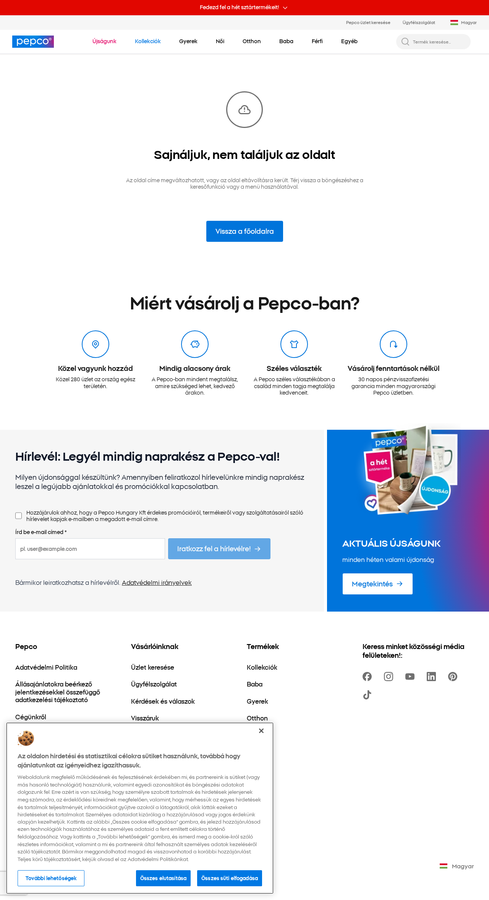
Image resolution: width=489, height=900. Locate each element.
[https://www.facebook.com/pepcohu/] (369, 676)
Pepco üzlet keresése (368, 22)
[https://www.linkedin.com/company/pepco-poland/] (433, 676)
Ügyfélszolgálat (419, 22)
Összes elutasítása (163, 877)
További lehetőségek (51, 877)
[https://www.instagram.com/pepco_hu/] (390, 676)
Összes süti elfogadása (229, 877)
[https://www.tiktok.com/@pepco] (369, 694)
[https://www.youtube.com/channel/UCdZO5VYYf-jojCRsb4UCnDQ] (411, 676)
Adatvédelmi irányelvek (157, 582)
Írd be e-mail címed (41, 532)
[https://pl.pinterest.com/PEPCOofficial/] (454, 676)
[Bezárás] (261, 730)
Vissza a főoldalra (244, 231)
